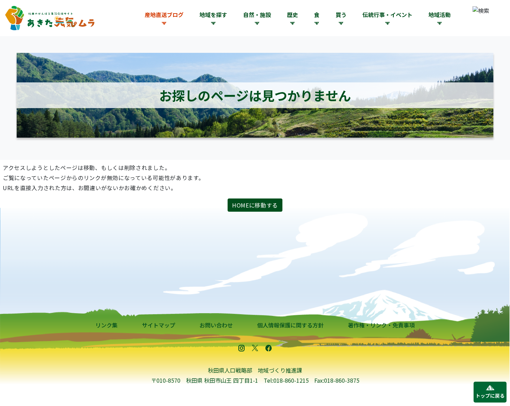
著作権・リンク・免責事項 (381, 325)
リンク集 (106, 325)
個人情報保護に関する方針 (290, 325)
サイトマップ (158, 325)
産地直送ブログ (164, 14)
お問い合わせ (216, 325)
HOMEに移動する (255, 205)
